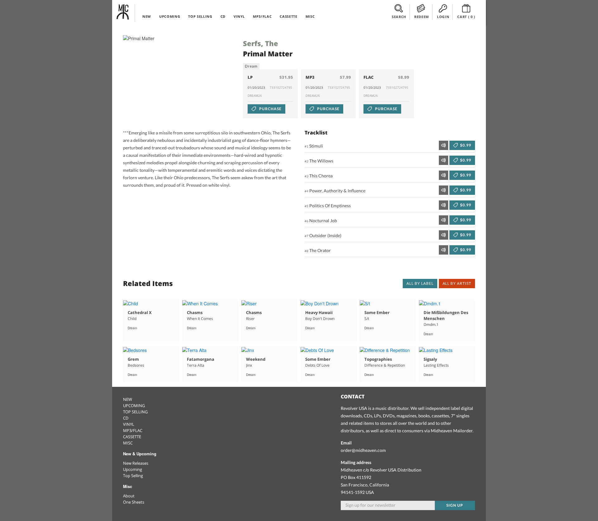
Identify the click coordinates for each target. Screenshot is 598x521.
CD (223, 16)
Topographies (378, 359)
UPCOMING (169, 16)
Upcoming (132, 469)
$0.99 (465, 145)
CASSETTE (288, 16)
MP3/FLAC (262, 16)
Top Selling (133, 475)
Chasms (194, 312)
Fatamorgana (200, 359)
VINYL (239, 16)
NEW (146, 16)
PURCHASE (270, 108)
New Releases (135, 463)
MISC (310, 16)
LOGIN (443, 16)
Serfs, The (260, 43)
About (129, 496)
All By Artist (457, 283)
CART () (466, 16)
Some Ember (377, 312)
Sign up (454, 505)
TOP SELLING (200, 16)
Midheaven (123, 12)
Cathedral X (140, 312)
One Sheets (133, 502)
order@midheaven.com (363, 450)
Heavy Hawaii (319, 312)
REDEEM (421, 16)
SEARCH (399, 16)
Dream (251, 66)
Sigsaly (430, 359)
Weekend (255, 359)
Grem (133, 359)
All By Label (420, 283)
